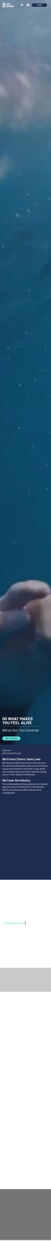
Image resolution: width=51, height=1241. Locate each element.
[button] (22, 5)
